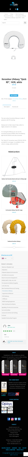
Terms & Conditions (10, 450)
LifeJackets (4, 269)
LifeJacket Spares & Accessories (10, 272)
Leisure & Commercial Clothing (9, 312)
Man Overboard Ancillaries (9, 304)
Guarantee (14, 448)
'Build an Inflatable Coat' (8, 267)
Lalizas (14, 100)
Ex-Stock (4, 315)
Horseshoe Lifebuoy (21, 16)
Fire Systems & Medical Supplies (10, 283)
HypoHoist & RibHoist (7, 293)
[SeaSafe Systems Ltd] (14, 5)
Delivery (24, 448)
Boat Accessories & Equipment (9, 277)
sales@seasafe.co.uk (15, 443)
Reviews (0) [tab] (15, 106)
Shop (11, 14)
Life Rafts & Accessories (8, 275)
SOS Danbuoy (5, 296)
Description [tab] (7, 106)
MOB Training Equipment (8, 301)
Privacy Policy (20, 450)
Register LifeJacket (6, 448)
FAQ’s (20, 448)
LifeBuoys (4, 299)
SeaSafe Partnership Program (9, 318)
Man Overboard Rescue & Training (10, 288)
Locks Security (5, 285)
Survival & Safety (6, 310)
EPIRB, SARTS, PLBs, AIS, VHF (9, 280)
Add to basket (14, 95)
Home (6, 14)
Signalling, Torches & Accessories (10, 307)
